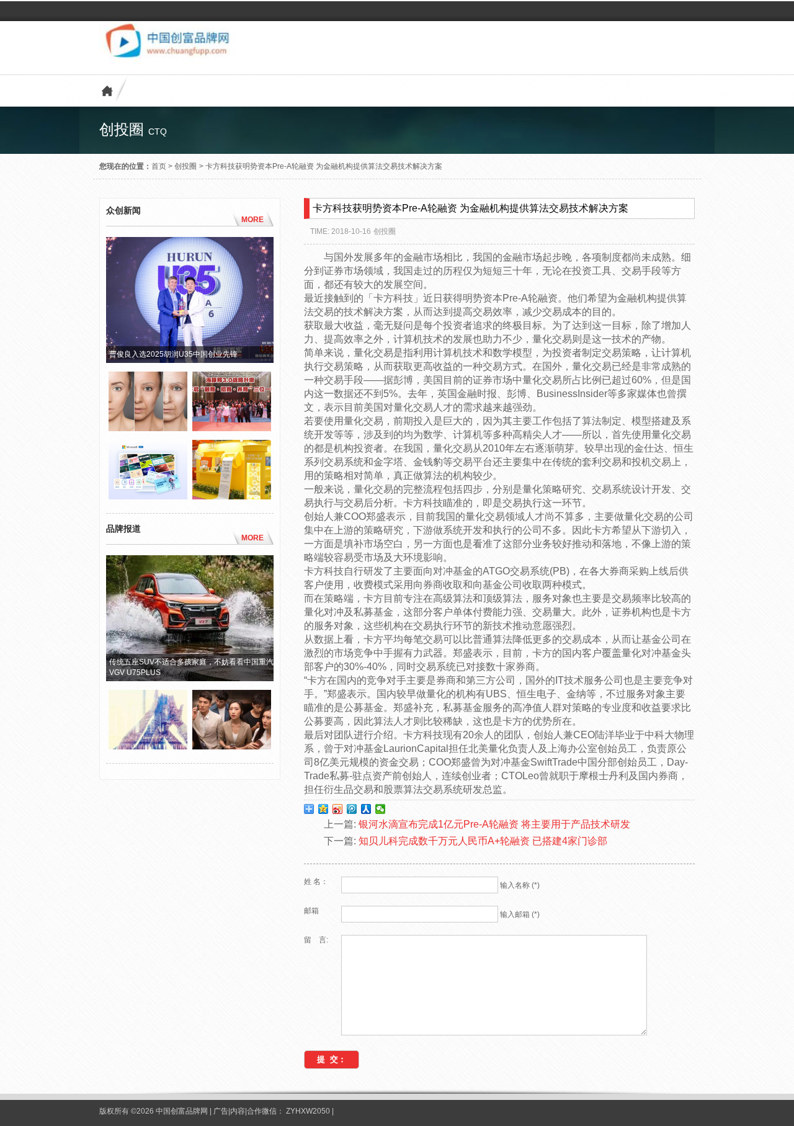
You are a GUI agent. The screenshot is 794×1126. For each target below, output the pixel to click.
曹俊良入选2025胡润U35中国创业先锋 (173, 354)
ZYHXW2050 (309, 1111)
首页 (158, 166)
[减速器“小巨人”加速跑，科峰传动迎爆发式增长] (148, 746)
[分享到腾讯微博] (352, 809)
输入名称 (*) (520, 885)
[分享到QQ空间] (323, 809)
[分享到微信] (380, 809)
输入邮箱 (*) (520, 914)
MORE (252, 219)
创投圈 (185, 166)
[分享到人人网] (366, 809)
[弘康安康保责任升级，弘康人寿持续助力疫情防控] (231, 746)
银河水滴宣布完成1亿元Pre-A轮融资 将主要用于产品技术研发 (494, 824)
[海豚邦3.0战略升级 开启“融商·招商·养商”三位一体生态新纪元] (231, 428)
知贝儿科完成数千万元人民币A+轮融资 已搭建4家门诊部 (483, 841)
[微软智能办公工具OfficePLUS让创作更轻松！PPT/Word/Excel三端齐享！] (148, 496)
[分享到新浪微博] (337, 809)
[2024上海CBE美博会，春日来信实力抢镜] (231, 496)
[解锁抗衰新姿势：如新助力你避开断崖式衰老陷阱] (148, 428)
